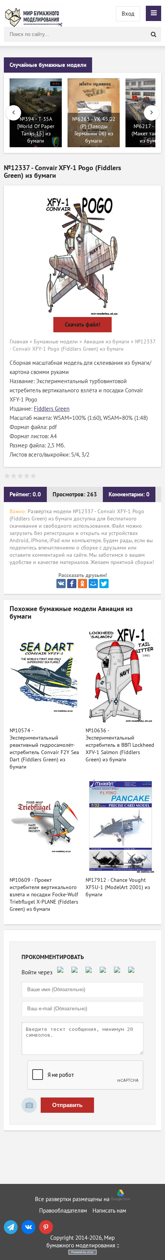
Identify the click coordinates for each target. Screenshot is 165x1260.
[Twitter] (104, 583)
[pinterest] (46, 1227)
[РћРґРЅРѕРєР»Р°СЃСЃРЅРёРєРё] (82, 583)
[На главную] (34, 13)
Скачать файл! (82, 324)
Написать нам (109, 1210)
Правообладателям (63, 1210)
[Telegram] (11, 1227)
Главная (19, 341)
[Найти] (153, 34)
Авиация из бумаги (106, 341)
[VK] (28, 1227)
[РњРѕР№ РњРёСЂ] (93, 583)
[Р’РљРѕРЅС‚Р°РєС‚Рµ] (61, 583)
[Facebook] (71, 583)
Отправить (67, 1105)
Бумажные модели (56, 341)
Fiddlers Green (51, 408)
